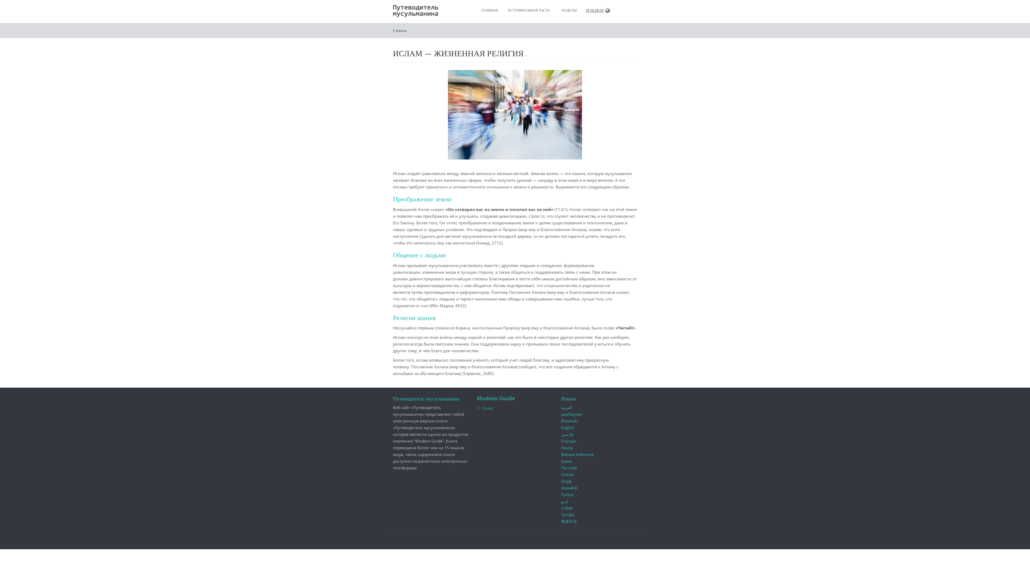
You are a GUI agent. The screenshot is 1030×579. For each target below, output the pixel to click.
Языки (595, 11)
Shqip (566, 481)
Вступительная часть (529, 10)
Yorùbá (567, 514)
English (567, 427)
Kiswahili (569, 488)
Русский (569, 467)
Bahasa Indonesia (577, 454)
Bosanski (569, 421)
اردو (564, 501)
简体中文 (569, 521)
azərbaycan (571, 414)
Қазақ (566, 461)
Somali (567, 474)
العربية (566, 407)
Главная (489, 10)
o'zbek (567, 508)
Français (568, 441)
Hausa (567, 447)
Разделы (569, 10)
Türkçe (567, 494)
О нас (487, 408)
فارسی (567, 434)
